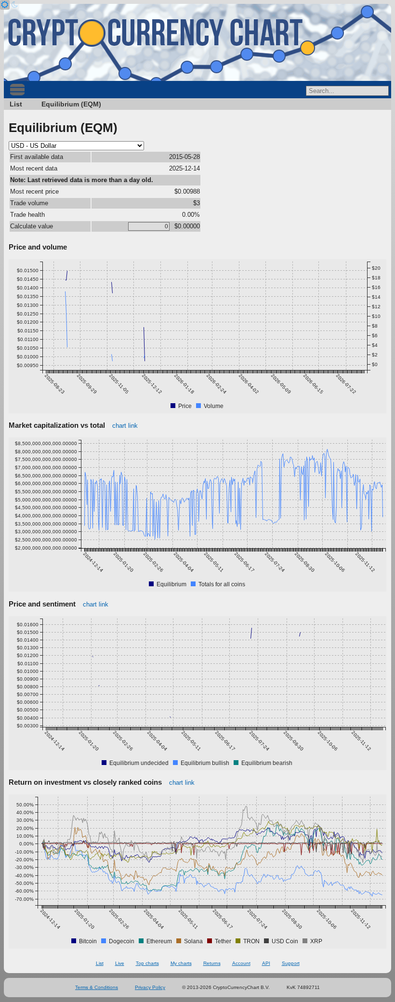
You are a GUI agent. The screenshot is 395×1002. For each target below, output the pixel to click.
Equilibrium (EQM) (71, 104)
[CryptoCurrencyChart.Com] (197, 42)
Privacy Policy (150, 987)
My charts (181, 963)
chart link (125, 425)
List (16, 104)
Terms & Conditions (96, 987)
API (266, 963)
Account (241, 963)
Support (291, 963)
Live (119, 963)
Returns (212, 963)
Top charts (147, 963)
